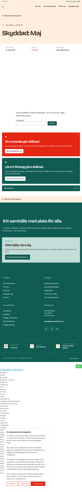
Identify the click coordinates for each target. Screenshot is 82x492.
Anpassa (12, 484)
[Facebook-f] (46, 329)
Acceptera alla (38, 484)
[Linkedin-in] (57, 329)
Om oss (38, 6)
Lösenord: (20, 121)
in (75, 188)
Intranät (34, 50)
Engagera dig (73, 6)
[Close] (46, 430)
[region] (26, 458)
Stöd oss (62, 6)
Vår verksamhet (50, 6)
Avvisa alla (24, 484)
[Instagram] (52, 329)
